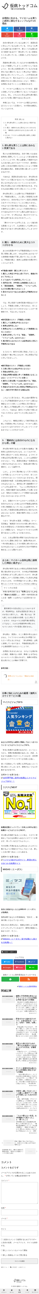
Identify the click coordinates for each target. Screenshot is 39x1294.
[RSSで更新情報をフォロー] (28, 979)
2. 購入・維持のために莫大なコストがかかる (20, 127)
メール (4, 1218)
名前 (3, 1208)
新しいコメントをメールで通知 (15, 1250)
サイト (3, 1229)
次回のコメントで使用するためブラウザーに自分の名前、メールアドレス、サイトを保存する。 (19, 1243)
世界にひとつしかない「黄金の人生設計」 (21, 677)
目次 (16, 119)
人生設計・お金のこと (9, 952)
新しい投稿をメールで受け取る (15, 1255)
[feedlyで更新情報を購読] (10, 979)
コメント (5, 1180)
